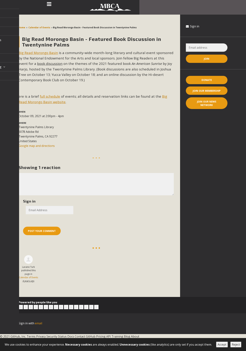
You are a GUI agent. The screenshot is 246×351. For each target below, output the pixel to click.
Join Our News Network (206, 103)
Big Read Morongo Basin (38, 52)
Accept (222, 344)
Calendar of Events (39, 27)
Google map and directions (37, 146)
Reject (236, 344)
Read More (123, 336)
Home (22, 27)
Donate (207, 80)
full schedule (50, 96)
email (38, 323)
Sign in (194, 26)
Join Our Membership (207, 90)
